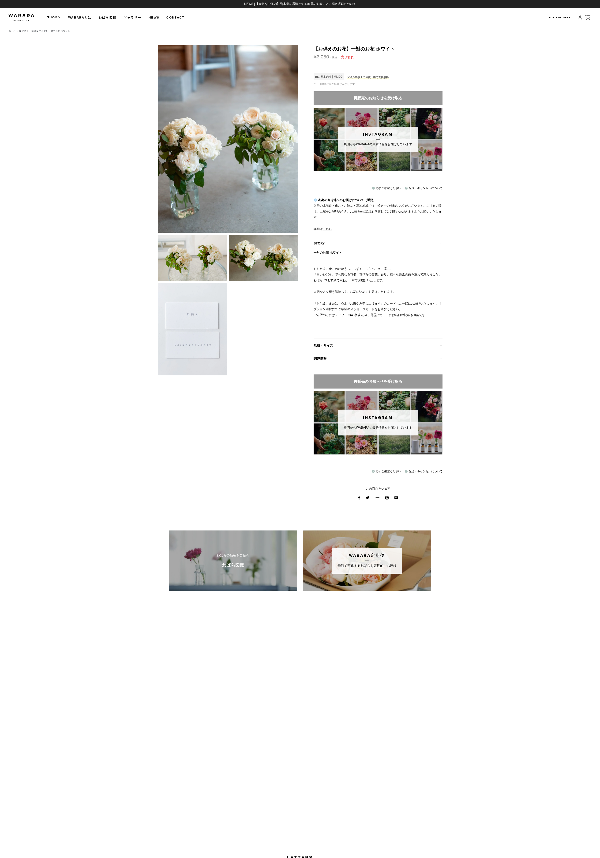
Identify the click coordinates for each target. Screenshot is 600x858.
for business (560, 17)
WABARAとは (80, 17)
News (154, 17)
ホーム (11, 31)
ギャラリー (133, 17)
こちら (327, 229)
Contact (175, 17)
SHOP (22, 31)
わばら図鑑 (108, 17)
